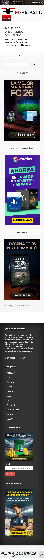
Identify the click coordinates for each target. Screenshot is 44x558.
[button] (5, 18)
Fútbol (9, 387)
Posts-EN (11, 405)
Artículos (11, 373)
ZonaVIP (10, 419)
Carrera (10, 377)
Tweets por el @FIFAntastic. (16, 306)
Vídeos (10, 414)
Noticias (10, 400)
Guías (9, 396)
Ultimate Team (13, 410)
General (10, 391)
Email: (7, 464)
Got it (24, 557)
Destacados (12, 382)
